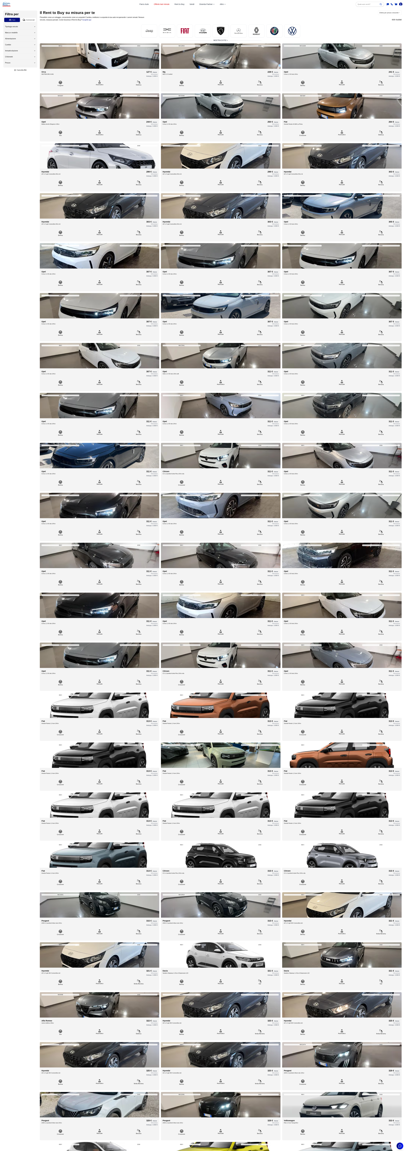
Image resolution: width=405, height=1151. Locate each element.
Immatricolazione (11, 51)
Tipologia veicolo (11, 26)
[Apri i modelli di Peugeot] (221, 31)
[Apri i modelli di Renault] (256, 31)
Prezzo (7, 63)
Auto (13, 20)
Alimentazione (10, 39)
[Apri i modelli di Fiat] (185, 31)
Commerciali (30, 20)
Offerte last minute (161, 4)
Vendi (192, 4)
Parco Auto (144, 4)
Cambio (8, 45)
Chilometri (9, 57)
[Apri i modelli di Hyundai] (203, 31)
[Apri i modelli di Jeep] (149, 31)
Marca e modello (11, 33)
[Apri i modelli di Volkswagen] (292, 31)
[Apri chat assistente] (400, 1146)
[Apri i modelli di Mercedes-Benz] (239, 31)
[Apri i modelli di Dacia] (167, 31)
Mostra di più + (220, 40)
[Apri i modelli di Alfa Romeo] (274, 31)
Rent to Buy (179, 4)
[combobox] (390, 13)
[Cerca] (380, 4)
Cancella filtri (22, 70)
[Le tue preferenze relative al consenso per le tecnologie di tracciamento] (4, 1147)
